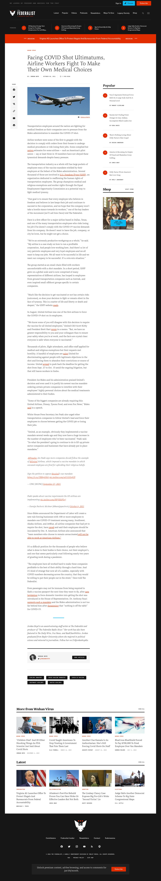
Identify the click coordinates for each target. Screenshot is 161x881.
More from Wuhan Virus (35, 709)
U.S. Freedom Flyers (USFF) (73, 174)
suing (65, 353)
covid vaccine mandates (56, 678)
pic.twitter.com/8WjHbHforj (53, 499)
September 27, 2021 (52, 484)
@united (55, 474)
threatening (53, 605)
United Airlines (55, 682)
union (30, 150)
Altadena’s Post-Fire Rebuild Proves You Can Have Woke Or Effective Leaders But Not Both (64, 796)
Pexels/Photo (85, 117)
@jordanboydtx (45, 658)
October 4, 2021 (77, 506)
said (29, 407)
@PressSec (32, 458)
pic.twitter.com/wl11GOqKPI (62, 477)
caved (51, 527)
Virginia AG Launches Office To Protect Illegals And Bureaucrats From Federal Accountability (31, 798)
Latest (21, 762)
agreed (46, 364)
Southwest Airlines (36, 682)
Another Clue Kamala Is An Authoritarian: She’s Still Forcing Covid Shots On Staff (96, 743)
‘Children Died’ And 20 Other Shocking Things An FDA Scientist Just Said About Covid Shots (30, 745)
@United (33, 461)
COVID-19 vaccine (78, 678)
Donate (130, 3)
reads (55, 305)
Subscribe (144, 3)
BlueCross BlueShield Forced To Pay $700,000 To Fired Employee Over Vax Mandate (129, 743)
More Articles (79, 657)
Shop (107, 189)
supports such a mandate (39, 602)
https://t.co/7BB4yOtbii (38, 477)
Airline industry (36, 678)
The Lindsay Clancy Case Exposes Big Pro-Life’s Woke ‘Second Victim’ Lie (95, 796)
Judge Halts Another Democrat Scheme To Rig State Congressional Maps (129, 796)
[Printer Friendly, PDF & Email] (14, 125)
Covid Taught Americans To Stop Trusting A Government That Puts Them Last (63, 743)
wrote (54, 329)
